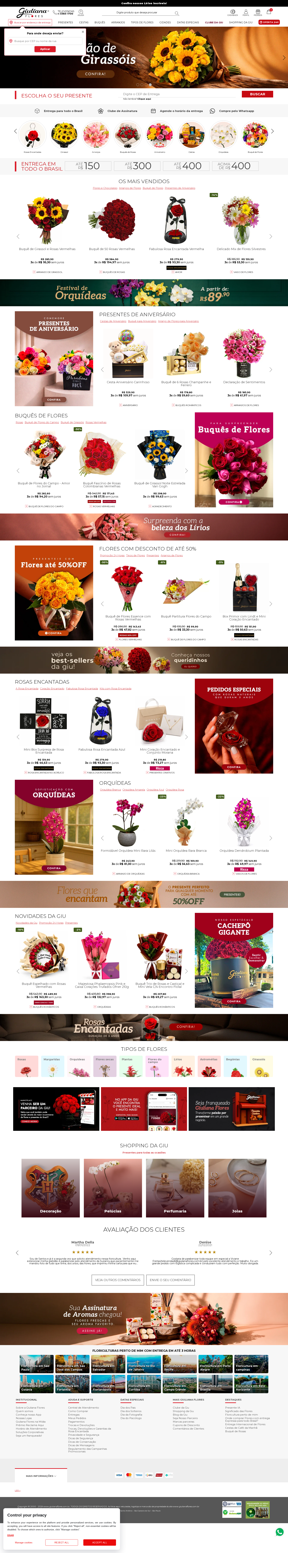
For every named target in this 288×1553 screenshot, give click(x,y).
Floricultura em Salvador (104, 1367)
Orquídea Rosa (175, 789)
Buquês (99, 22)
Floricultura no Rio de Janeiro (142, 1367)
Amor (178, 272)
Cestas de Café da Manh (241, 1427)
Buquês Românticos (188, 405)
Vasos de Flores (246, 873)
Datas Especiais (188, 22)
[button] (284, 57)
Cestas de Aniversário (113, 321)
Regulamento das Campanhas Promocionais (87, 1450)
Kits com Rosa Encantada (115, 688)
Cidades (165, 22)
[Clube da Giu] (144, 1344)
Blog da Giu (180, 1414)
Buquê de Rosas (235, 1431)
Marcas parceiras (183, 1421)
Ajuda (81, 15)
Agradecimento (162, 506)
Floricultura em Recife (175, 1367)
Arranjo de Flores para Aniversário (178, 321)
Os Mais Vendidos (144, 181)
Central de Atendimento (83, 1407)
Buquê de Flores (255, 152)
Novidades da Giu (40, 916)
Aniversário (159, 152)
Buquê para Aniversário (142, 321)
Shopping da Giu (240, 22)
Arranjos (118, 22)
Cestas (83, 22)
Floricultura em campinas (247, 1367)
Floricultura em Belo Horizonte (250, 1387)
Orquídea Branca (110, 789)
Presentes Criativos (162, 772)
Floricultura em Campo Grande (175, 1387)
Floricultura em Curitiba (139, 1387)
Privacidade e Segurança (83, 1434)
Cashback (233, 15)
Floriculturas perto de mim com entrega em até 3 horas (144, 1351)
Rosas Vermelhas (96, 422)
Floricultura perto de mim (241, 1414)
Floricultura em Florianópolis (104, 1387)
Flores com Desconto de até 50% (147, 549)
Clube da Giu (214, 22)
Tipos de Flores (142, 22)
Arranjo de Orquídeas (130, 873)
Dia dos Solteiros (130, 1411)
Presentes (65, 22)
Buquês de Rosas (128, 152)
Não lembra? (137, 98)
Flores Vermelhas (130, 639)
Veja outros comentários (117, 1280)
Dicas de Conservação (82, 1441)
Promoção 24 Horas (112, 555)
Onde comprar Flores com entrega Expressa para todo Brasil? (247, 1419)
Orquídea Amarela (133, 789)
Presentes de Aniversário (180, 188)
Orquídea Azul (155, 789)
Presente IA (232, 1407)
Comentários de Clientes (188, 1428)
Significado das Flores (238, 1411)
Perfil (246, 15)
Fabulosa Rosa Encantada (82, 688)
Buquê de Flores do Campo (188, 639)
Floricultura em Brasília (211, 1387)
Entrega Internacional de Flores (245, 1424)
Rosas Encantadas (246, 639)
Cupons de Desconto (186, 1425)
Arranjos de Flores (130, 188)
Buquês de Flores (41, 416)
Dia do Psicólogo (131, 1418)
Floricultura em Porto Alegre (215, 1367)
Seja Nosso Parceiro (185, 1418)
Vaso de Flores (243, 272)
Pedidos (258, 15)
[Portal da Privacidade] (232, 1505)
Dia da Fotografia (131, 1414)
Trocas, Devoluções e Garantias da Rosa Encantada (89, 1430)
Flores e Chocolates (105, 188)
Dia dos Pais (128, 1407)
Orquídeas (223, 152)
